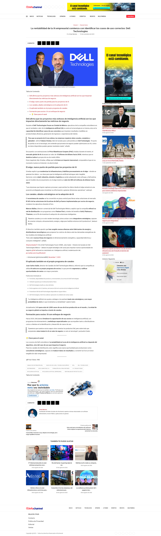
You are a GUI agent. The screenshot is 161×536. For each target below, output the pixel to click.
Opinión (62, 16)
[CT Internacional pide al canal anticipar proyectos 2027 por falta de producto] (37, 452)
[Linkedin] (56, 7)
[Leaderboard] (101, 4)
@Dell (33, 250)
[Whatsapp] (63, 7)
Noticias (40, 16)
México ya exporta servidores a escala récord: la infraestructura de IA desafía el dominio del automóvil (116, 251)
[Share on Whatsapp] (53, 43)
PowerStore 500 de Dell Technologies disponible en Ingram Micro (47, 291)
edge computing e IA (43, 368)
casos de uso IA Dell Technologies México (57, 365)
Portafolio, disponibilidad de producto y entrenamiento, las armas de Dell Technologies (54, 278)
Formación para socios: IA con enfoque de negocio (47, 111)
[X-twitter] (119, 533)
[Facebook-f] (116, 533)
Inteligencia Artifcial (33, 371)
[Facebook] (45, 7)
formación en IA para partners (60, 368)
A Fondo (72, 16)
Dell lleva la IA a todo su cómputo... (86, 463)
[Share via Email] (57, 43)
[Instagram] (52, 7)
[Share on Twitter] (44, 43)
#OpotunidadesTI (31, 245)
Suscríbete (130, 16)
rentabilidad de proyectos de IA (73, 371)
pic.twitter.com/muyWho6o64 (35, 253)
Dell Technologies (83, 365)
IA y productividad (78, 368)
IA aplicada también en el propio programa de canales (48, 108)
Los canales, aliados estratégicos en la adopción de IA (48, 105)
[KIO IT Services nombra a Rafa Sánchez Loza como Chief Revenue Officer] (118, 116)
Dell (73, 365)
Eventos (83, 16)
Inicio (32, 16)
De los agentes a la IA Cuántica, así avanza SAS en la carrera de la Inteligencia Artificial (54, 288)
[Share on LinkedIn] (48, 43)
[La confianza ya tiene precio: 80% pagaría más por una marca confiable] (86, 477)
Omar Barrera (73, 34)
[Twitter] (49, 7)
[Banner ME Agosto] (62, 380)
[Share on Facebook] (39, 43)
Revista (92, 16)
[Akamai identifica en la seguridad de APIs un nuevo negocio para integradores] (118, 206)
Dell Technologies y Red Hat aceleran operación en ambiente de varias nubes (51, 295)
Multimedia (102, 16)
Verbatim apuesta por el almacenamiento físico (42, 282)
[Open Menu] (27, 16)
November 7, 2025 (54, 257)
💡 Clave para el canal (39, 114)
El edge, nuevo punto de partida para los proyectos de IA (49, 102)
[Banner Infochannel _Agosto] (119, 261)
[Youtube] (60, 7)
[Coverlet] (119, 48)
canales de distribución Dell (35, 365)
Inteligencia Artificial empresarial (52, 371)
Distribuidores (31, 368)
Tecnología (51, 16)
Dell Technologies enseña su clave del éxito (41, 285)
